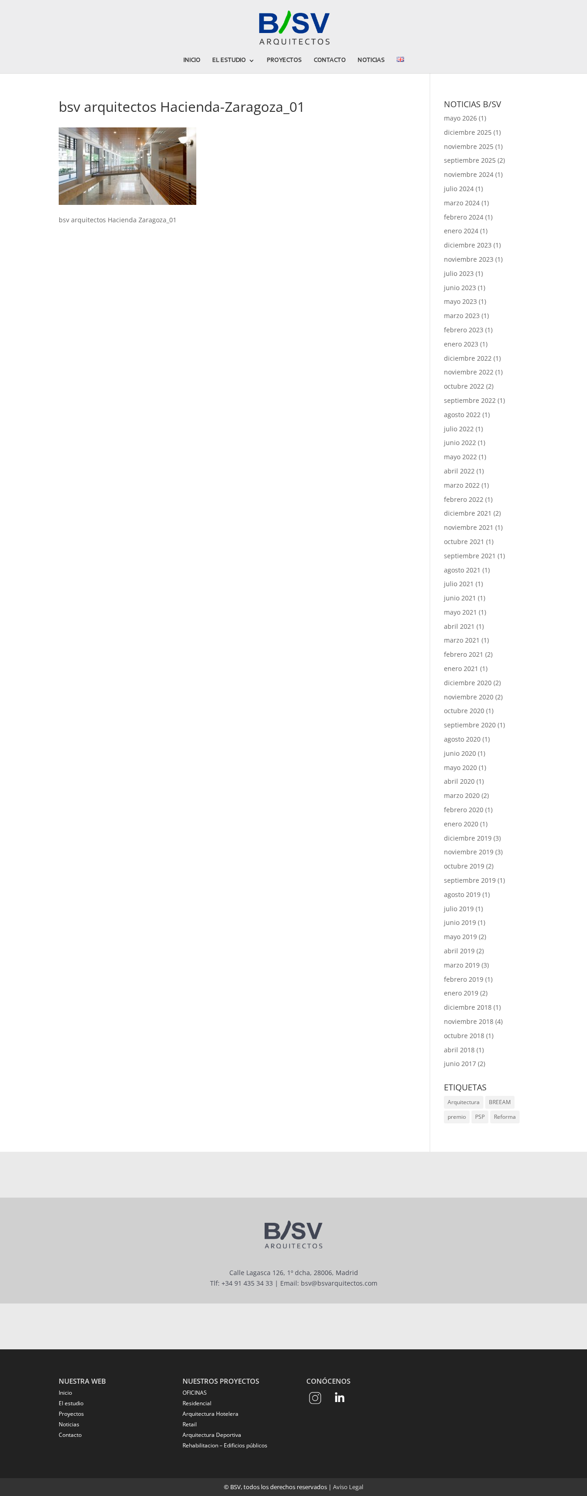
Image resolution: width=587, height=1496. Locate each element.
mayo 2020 (460, 767)
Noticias (371, 60)
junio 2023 (460, 287)
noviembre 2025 (468, 146)
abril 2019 (459, 950)
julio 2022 (459, 428)
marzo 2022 (462, 485)
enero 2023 (461, 344)
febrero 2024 (463, 217)
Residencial (197, 1403)
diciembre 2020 (468, 682)
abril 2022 (459, 471)
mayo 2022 (460, 456)
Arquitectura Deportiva (212, 1435)
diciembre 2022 (468, 358)
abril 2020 (459, 781)
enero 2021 (461, 668)
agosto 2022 (462, 414)
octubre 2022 (464, 386)
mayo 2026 (460, 118)
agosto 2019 (462, 894)
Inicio (191, 60)
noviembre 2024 (468, 174)
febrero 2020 (463, 809)
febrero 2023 (463, 329)
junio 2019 (460, 922)
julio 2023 (459, 273)
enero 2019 (461, 993)
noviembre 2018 (468, 1021)
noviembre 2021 (468, 527)
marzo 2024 (462, 202)
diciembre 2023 (468, 245)
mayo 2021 (460, 612)
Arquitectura (464, 1102)
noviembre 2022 (468, 372)
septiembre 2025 (470, 160)
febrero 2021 (463, 654)
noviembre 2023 (468, 259)
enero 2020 (461, 824)
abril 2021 (459, 626)
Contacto (330, 60)
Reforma (505, 1117)
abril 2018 (459, 1049)
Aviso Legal (348, 1487)
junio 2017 (460, 1063)
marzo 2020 (462, 795)
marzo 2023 (462, 315)
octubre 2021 (464, 541)
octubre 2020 (464, 710)
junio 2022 (460, 442)
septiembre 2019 (470, 880)
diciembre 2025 (468, 132)
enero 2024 (461, 230)
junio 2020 (460, 753)
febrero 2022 (463, 499)
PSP (480, 1117)
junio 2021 (460, 598)
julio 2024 (459, 188)
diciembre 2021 (468, 513)
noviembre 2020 (468, 697)
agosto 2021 (462, 570)
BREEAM (500, 1102)
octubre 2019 (464, 866)
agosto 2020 (462, 739)
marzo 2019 (462, 965)
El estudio (229, 60)
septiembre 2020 (470, 724)
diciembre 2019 (468, 838)
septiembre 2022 (470, 400)
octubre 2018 (464, 1035)
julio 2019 (459, 908)
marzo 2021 (462, 640)
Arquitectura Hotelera (210, 1414)
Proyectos (284, 60)
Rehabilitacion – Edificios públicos (225, 1445)
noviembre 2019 (468, 851)
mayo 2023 (460, 301)
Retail (190, 1424)
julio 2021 (459, 583)
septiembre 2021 (470, 555)
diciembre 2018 (468, 1007)
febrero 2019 (463, 979)
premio (457, 1117)
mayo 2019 (460, 936)
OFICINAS (195, 1393)
